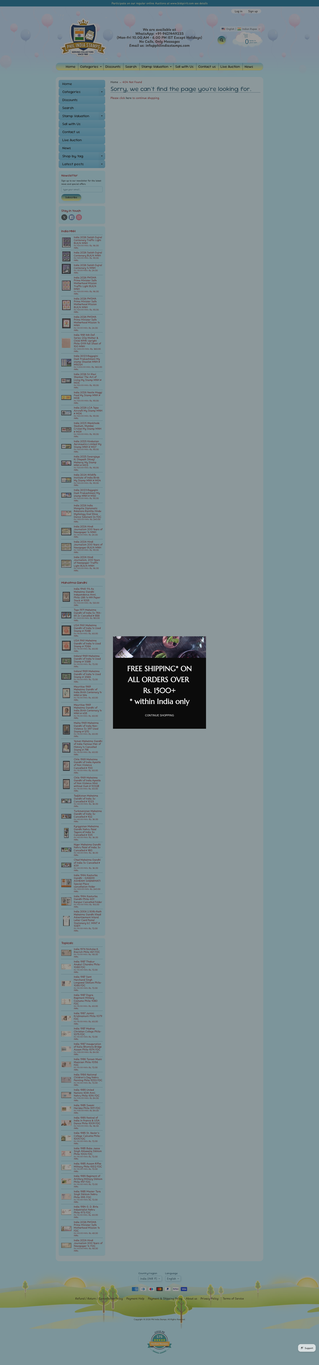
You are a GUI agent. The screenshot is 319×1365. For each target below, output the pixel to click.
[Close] (202, 640)
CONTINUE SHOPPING (159, 715)
